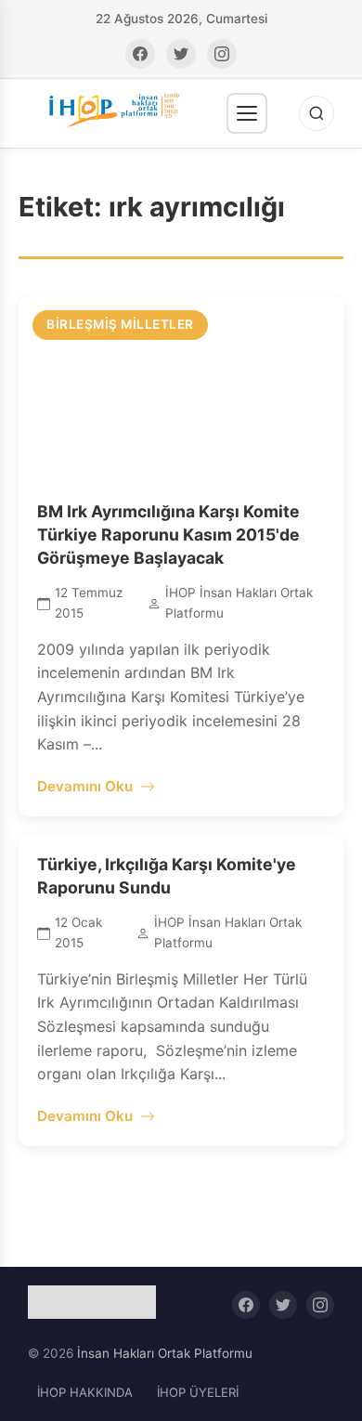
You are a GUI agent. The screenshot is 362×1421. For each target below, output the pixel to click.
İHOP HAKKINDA (85, 1392)
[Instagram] (222, 54)
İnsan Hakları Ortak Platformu (164, 1353)
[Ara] (316, 113)
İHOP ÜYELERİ (198, 1392)
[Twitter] (181, 54)
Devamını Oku (85, 786)
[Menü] (246, 113)
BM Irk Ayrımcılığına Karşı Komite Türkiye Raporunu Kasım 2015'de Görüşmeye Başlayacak (168, 534)
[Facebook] (140, 54)
